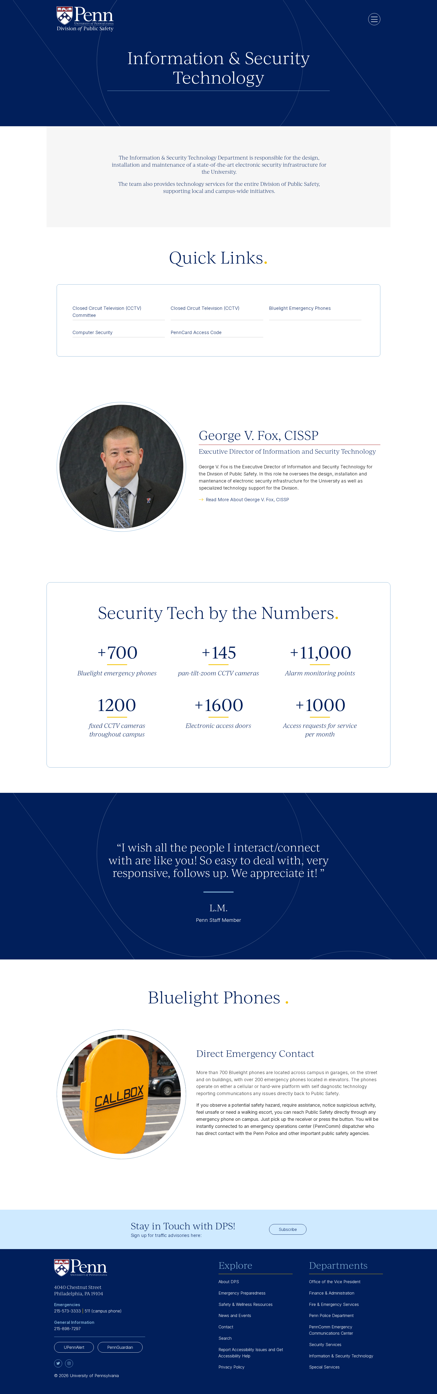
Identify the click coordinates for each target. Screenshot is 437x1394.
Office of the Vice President (334, 1281)
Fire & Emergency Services (334, 1304)
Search (225, 1338)
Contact (226, 1326)
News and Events (235, 1315)
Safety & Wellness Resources (246, 1304)
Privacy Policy (232, 1367)
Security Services (325, 1344)
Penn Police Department (331, 1315)
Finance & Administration (331, 1293)
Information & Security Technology (341, 1355)
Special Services (324, 1367)
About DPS (229, 1281)
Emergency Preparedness (242, 1293)
